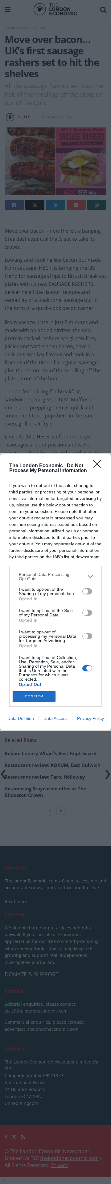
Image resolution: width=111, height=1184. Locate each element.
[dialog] (55, 592)
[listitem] (55, 576)
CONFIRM (34, 696)
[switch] (87, 591)
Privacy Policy (90, 718)
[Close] (99, 466)
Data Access (55, 718)
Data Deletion (20, 718)
